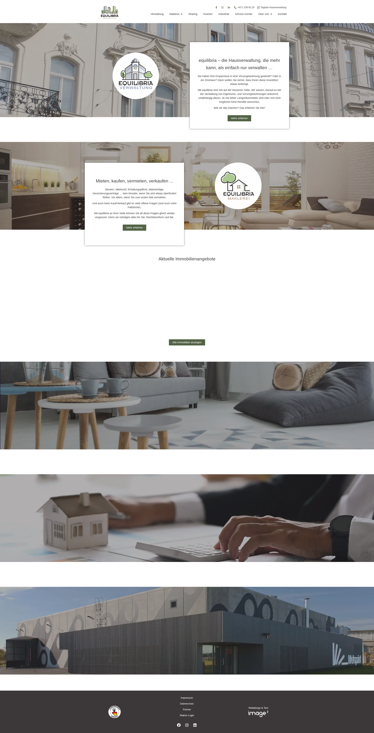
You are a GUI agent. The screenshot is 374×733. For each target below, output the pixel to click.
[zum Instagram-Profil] (223, 7)
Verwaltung (157, 14)
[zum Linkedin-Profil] (229, 7)
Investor (208, 14)
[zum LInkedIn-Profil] (195, 725)
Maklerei (174, 14)
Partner (187, 709)
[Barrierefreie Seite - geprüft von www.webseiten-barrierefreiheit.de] (131, 711)
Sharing (192, 14)
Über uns (263, 14)
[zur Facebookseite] (178, 725)
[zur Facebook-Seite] (216, 7)
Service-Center (243, 14)
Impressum (187, 697)
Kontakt (282, 14)
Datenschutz (187, 703)
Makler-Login (187, 715)
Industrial (223, 14)
